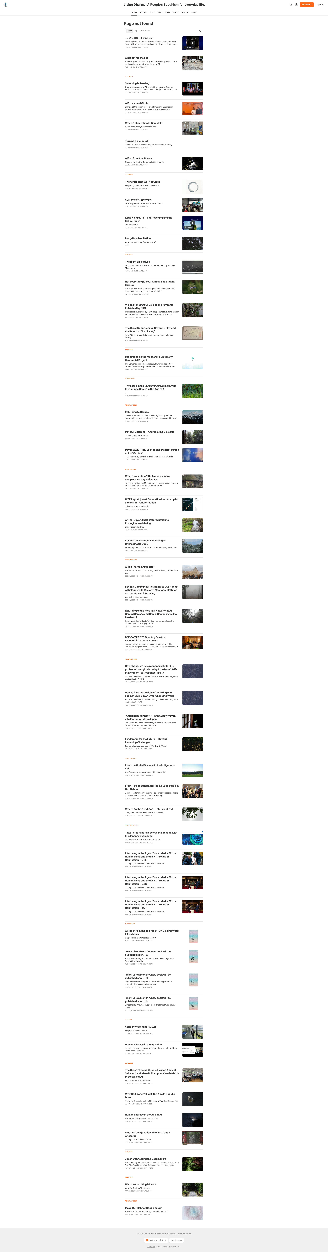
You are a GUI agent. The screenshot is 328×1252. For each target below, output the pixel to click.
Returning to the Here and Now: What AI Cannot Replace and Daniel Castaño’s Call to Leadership (151, 614)
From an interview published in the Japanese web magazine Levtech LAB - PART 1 (151, 700)
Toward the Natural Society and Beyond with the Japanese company (151, 834)
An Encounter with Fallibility (137, 1080)
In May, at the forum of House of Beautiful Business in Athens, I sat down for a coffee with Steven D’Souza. (149, 108)
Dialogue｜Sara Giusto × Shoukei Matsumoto (145, 863)
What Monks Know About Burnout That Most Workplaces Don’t (150, 1006)
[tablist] (138, 30)
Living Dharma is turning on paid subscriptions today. (148, 144)
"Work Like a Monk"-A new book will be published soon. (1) (148, 999)
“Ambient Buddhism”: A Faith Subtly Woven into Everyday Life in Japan (150, 717)
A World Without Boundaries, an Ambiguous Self (146, 1211)
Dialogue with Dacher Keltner (138, 1139)
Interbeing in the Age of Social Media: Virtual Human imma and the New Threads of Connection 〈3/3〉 (151, 856)
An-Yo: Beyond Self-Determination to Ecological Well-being (147, 521)
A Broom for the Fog (136, 57)
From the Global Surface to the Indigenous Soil (150, 767)
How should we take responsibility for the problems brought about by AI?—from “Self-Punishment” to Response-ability (151, 669)
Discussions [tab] (145, 31)
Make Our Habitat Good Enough (143, 1207)
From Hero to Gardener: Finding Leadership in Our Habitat (152, 787)
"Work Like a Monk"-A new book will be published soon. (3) (148, 953)
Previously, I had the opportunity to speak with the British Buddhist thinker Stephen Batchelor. (150, 723)
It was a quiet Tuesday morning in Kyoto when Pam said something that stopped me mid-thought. (150, 289)
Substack (151, 1246)
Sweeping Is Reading (137, 83)
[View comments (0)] (144, 95)
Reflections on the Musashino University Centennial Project (149, 358)
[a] (192, 43)
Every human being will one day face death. (144, 812)
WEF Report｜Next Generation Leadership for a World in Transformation (152, 501)
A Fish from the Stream (138, 158)
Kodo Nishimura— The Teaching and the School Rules (148, 219)
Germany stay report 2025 (140, 1026)
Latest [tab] (129, 31)
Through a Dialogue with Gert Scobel (141, 1118)
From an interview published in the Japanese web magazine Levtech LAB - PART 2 (151, 677)
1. (126, 392)
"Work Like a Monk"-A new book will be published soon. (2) (148, 976)
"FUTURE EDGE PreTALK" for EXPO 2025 (142, 839)
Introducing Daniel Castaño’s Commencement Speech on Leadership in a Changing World (150, 622)
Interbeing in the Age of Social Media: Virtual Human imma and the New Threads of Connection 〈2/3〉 (151, 880)
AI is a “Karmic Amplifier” (139, 566)
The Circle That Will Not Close (142, 181)
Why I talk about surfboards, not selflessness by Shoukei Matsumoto (150, 266)
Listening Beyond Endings (136, 435)
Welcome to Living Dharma (141, 1184)
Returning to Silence (137, 412)
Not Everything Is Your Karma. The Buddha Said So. (150, 283)
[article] (164, 44)
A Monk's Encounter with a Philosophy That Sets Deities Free (151, 1101)
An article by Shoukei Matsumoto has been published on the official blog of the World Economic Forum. (151, 484)
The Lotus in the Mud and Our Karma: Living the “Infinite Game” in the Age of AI (150, 387)
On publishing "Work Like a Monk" (140, 937)
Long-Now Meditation (138, 238)
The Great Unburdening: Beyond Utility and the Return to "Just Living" (150, 330)
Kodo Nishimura (132, 224)
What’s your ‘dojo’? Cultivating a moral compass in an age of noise (147, 478)
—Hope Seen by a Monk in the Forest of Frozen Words (149, 456)
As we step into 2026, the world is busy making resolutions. (151, 547)
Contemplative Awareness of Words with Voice (145, 746)
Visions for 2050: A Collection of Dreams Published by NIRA (149, 306)
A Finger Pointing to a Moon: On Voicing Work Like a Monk (152, 932)
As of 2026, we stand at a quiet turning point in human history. (149, 336)
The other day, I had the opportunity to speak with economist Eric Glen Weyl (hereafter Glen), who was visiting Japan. (152, 1163)
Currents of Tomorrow (138, 199)
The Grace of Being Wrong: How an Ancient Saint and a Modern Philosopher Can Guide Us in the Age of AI (152, 1073)
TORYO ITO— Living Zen (139, 38)
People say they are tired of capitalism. (142, 185)
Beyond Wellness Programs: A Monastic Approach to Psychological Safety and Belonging (148, 982)
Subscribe (307, 4)
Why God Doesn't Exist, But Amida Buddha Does (150, 1096)
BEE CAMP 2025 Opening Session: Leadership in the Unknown (145, 639)
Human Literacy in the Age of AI (143, 1044)
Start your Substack (157, 1240)
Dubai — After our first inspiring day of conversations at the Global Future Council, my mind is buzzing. (151, 794)
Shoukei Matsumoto (140, 47)
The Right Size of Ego (137, 261)
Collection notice (184, 1234)
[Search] (290, 4)
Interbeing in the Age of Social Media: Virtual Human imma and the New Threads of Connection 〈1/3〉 (151, 904)
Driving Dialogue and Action (137, 506)
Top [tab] (135, 31)
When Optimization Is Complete (143, 123)
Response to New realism (136, 1030)
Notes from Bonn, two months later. (141, 126)
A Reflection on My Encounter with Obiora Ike (145, 772)
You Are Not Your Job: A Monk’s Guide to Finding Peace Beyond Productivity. (149, 959)
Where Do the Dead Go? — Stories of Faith (149, 809)
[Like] (126, 133)
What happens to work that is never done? (143, 203)
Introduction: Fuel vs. (134, 527)
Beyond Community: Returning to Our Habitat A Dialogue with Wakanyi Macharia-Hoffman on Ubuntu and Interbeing (151, 590)
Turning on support (136, 141)
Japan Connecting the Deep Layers (145, 1158)
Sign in (320, 4)
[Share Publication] (296, 4)
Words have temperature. (136, 597)
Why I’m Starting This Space (137, 1188)
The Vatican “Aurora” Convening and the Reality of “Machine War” (151, 571)
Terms (172, 1234)
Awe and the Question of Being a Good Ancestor (147, 1134)
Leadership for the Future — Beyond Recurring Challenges (146, 741)
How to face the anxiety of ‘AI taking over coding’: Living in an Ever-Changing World (150, 694)
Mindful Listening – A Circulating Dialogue (149, 431)
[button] (134, 12)
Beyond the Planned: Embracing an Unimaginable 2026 (145, 542)
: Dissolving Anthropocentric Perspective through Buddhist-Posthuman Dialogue (151, 1049)
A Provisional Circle (136, 103)
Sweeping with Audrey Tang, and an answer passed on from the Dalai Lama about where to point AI (151, 62)
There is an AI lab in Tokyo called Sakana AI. (144, 162)
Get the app (176, 1240)
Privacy (165, 1234)
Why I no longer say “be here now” (140, 242)
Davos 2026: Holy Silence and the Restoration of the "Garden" (152, 451)
